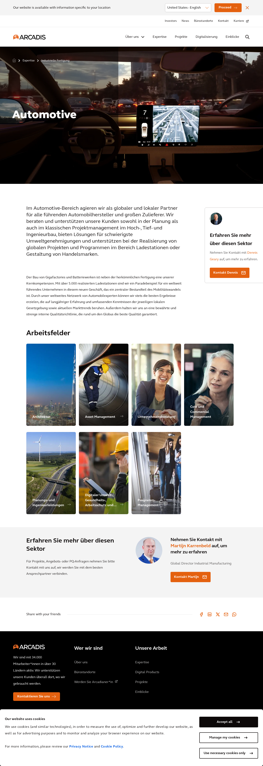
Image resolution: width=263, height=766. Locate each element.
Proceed (225, 7)
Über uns (132, 37)
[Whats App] (234, 614)
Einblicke (232, 37)
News (185, 21)
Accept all (224, 722)
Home (14, 60)
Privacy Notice (81, 746)
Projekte (181, 37)
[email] (226, 614)
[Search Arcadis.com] (247, 37)
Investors (171, 21)
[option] (131, 113)
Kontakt (223, 21)
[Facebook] (201, 614)
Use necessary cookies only (225, 753)
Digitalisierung (206, 37)
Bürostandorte (203, 21)
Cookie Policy (112, 746)
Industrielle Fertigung (55, 60)
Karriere (239, 21)
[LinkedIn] (209, 614)
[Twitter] (217, 614)
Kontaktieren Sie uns (33, 696)
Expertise (160, 37)
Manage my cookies (224, 737)
